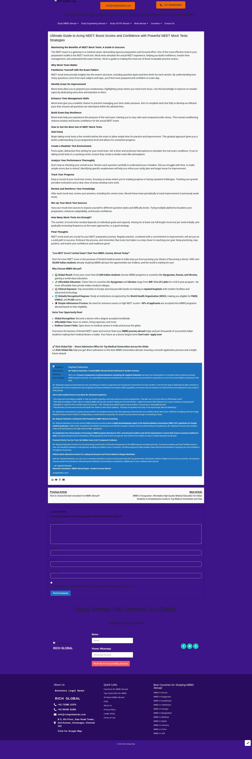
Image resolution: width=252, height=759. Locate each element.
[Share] (249, 3)
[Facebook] (60, 479)
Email (54, 559)
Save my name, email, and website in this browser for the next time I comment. (93, 586)
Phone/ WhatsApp (102, 648)
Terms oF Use (110, 717)
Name (55, 548)
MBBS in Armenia (161, 725)
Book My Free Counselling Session (111, 663)
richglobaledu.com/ (61, 473)
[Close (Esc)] (243, 3)
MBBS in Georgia (161, 709)
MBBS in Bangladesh (163, 713)
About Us (108, 705)
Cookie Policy (109, 713)
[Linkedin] (52, 479)
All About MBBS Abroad (114, 697)
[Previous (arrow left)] (4, 379)
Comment (57, 522)
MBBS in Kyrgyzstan (162, 696)
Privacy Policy (109, 709)
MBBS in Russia (160, 692)
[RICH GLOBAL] (63, 643)
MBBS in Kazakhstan (163, 700)
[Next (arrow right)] (247, 379)
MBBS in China (160, 729)
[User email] (63, 479)
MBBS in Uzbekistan (162, 705)
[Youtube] (56, 479)
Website (55, 571)
